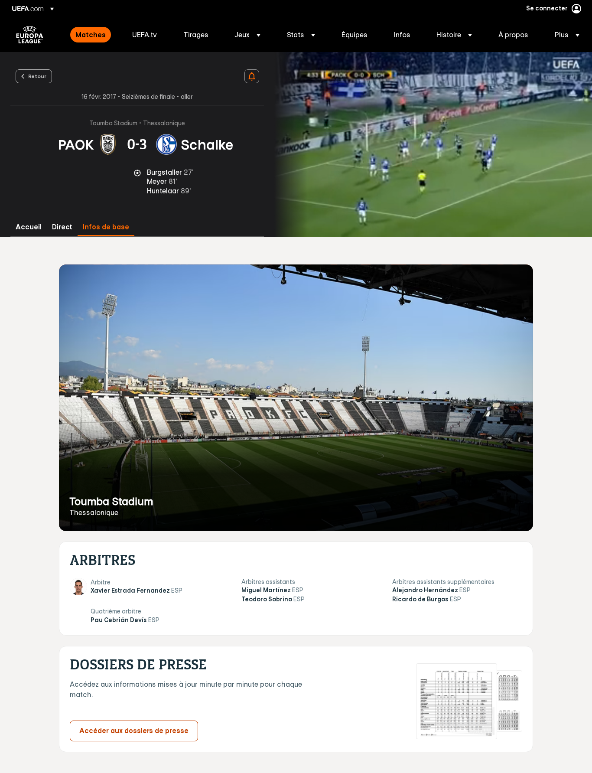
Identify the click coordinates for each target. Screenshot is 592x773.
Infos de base (106, 227)
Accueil (29, 227)
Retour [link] (37, 76)
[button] (247, 34)
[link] (90, 34)
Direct (62, 227)
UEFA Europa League (29, 34)
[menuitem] (93, 34)
